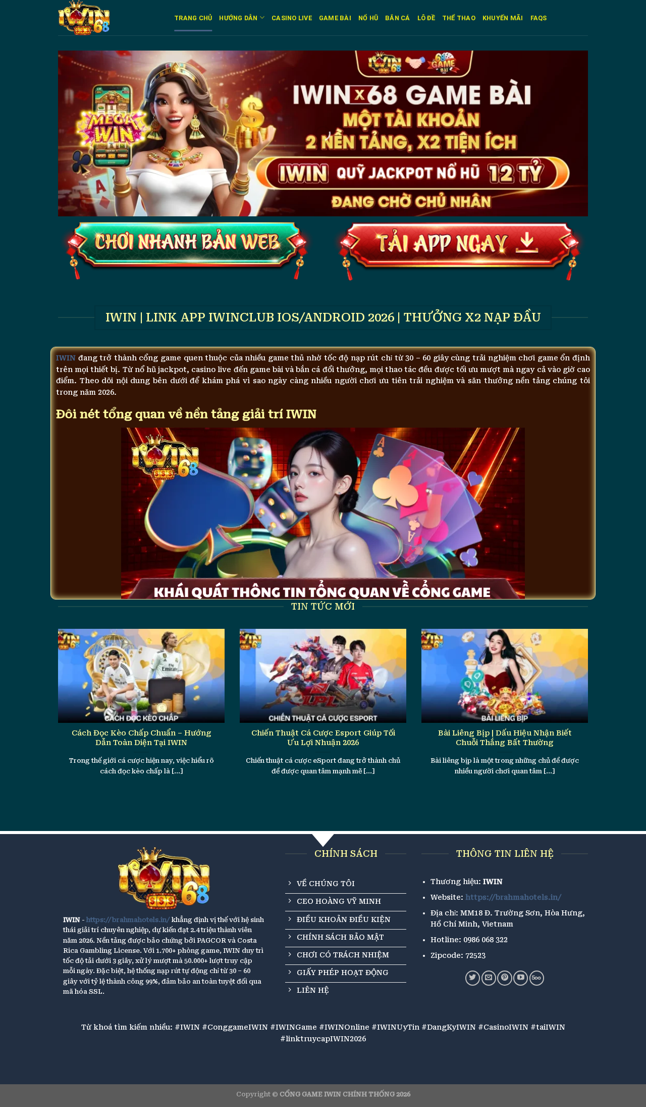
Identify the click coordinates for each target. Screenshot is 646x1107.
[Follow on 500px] (536, 978)
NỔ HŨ (368, 18)
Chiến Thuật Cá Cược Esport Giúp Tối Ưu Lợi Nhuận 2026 (323, 737)
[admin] (108, 17)
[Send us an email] (488, 978)
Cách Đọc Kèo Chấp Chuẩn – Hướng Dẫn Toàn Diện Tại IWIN (141, 737)
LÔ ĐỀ (426, 18)
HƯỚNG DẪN (238, 18)
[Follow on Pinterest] (504, 978)
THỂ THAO (458, 18)
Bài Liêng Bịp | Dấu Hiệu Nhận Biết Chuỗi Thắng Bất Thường (505, 737)
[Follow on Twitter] (472, 978)
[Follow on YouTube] (520, 978)
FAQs (538, 18)
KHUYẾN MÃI (502, 18)
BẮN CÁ (397, 18)
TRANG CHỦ (193, 18)
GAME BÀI (335, 18)
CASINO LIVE (292, 18)
